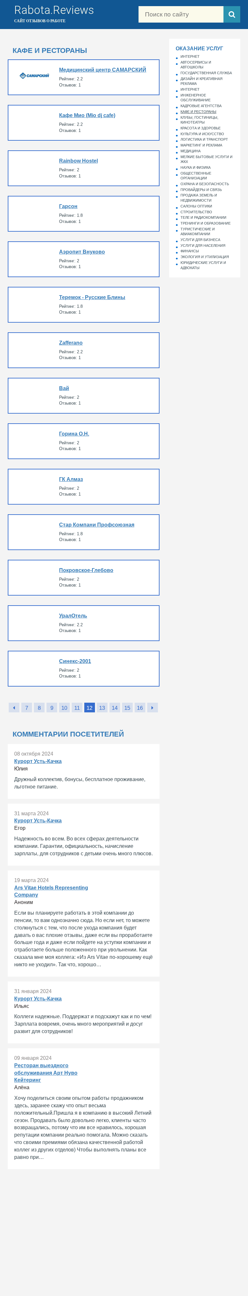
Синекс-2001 (83, 668)
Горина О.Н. (83, 441)
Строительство (196, 212)
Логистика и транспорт (204, 139)
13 (102, 708)
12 (89, 708)
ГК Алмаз (83, 486)
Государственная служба (206, 73)
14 (115, 708)
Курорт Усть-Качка (84, 771)
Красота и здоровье (201, 128)
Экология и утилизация (205, 257)
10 (64, 708)
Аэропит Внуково (83, 259)
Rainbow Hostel (83, 168)
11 (77, 708)
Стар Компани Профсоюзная (83, 532)
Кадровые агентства (201, 106)
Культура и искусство (202, 134)
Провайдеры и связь (201, 190)
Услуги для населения (203, 245)
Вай (83, 395)
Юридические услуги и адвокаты (203, 265)
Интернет (190, 56)
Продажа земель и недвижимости (199, 197)
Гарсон (83, 213)
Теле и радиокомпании (203, 217)
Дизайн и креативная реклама (201, 81)
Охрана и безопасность (205, 184)
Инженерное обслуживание (196, 97)
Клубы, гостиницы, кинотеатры (199, 120)
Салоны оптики (196, 206)
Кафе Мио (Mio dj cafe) (83, 122)
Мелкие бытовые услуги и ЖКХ (206, 159)
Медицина (191, 151)
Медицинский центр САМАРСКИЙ (83, 77)
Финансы (190, 251)
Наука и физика (196, 167)
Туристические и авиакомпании (198, 231)
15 (127, 708)
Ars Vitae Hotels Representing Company (84, 923)
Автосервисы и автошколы (196, 64)
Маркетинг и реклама (201, 145)
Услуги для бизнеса (200, 240)
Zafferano (83, 350)
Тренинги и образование (206, 223)
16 (140, 708)
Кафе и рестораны (198, 112)
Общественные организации (196, 175)
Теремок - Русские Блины (83, 304)
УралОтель (83, 623)
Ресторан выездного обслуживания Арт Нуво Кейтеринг (84, 1108)
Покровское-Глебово (83, 577)
